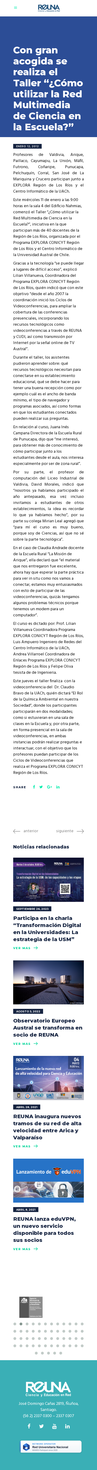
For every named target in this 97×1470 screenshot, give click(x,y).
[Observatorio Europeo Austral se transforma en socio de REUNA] (48, 982)
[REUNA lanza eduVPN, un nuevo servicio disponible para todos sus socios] (48, 1181)
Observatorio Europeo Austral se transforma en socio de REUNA (47, 1028)
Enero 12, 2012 (27, 146)
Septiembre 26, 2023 (32, 909)
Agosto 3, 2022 (28, 1011)
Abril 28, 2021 (26, 1107)
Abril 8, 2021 (26, 1209)
